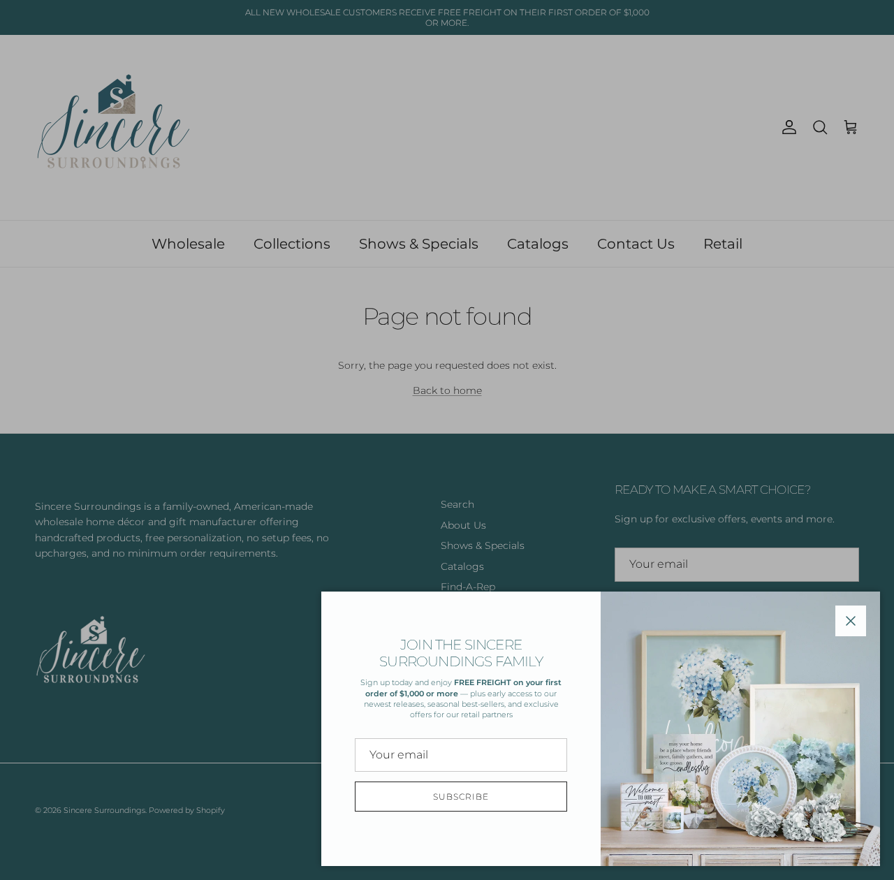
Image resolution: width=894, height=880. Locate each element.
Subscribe (461, 796)
